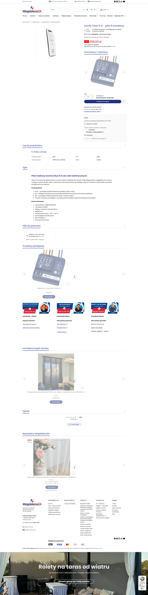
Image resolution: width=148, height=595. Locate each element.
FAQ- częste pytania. (54, 506)
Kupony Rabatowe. (85, 533)
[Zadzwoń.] (36, 308)
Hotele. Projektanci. (86, 531)
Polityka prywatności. (54, 512)
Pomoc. (50, 504)
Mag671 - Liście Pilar (102, 506)
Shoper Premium (97, 548)
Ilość (85, 94)
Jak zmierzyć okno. (29, 324)
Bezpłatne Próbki (85, 504)
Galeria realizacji (97, 331)
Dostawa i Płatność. (54, 508)
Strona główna (26, 22)
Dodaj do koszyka (103, 101)
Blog (113, 514)
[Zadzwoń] (104, 308)
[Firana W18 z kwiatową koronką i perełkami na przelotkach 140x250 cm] (51, 457)
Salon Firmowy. (116, 508)
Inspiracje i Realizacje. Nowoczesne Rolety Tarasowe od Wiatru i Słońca (86, 508)
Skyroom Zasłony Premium (101, 511)
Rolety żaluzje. (36, 22)
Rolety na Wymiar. (85, 526)
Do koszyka (48, 297)
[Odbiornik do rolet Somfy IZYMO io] (105, 72)
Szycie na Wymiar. (85, 524)
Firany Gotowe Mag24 (102, 518)
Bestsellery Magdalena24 (100, 515)
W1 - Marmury (100, 504)
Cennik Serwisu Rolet (86, 528)
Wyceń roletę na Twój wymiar (74, 581)
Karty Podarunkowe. (86, 535)
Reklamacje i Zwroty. (54, 514)
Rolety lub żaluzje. (97, 328)
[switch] (142, 588)
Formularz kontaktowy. (115, 511)
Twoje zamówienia (69, 504)
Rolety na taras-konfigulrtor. (85, 514)
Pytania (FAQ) (61, 328)
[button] (87, 9)
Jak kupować (61, 324)
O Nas (114, 504)
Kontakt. (114, 506)
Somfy (86, 118)
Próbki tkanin (61, 332)
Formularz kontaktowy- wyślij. (92, 111)
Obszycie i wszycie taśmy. (31, 328)
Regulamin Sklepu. (53, 510)
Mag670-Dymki (100, 508)
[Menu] (145, 577)
